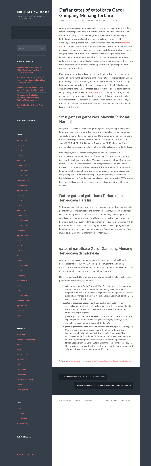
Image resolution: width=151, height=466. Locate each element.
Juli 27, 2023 (65, 21)
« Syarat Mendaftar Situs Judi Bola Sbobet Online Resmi (83, 377)
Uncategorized (22, 390)
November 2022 (23, 280)
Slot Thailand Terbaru (25, 379)
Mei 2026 (20, 156)
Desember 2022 (23, 276)
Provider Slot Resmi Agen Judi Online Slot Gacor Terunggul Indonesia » (104, 385)
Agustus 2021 (22, 306)
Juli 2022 (20, 286)
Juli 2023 (20, 241)
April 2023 (21, 255)
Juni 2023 (21, 245)
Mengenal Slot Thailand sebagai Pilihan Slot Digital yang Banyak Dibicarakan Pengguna (29, 69)
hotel (19, 350)
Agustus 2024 (22, 191)
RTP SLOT (21, 360)
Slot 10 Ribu (21, 369)
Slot (18, 365)
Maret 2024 (21, 216)
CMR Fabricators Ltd (97, 92)
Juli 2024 (20, 196)
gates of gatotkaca (94, 361)
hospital (20, 345)
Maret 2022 (21, 290)
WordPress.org (22, 424)
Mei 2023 (20, 251)
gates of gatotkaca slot (111, 361)
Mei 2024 (20, 206)
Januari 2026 (22, 176)
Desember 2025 (23, 181)
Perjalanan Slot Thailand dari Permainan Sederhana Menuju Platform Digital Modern (28, 97)
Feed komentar (22, 419)
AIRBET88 (21, 335)
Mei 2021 (20, 315)
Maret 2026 (21, 166)
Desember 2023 (23, 231)
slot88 (19, 385)
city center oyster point (26, 340)
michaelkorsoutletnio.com (46, 12)
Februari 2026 (22, 171)
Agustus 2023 (22, 236)
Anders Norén (120, 400)
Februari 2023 (22, 266)
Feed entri (21, 414)
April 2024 (21, 211)
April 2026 (21, 161)
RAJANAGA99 (22, 355)
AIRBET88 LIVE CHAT (25, 455)
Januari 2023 (22, 271)
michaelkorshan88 (83, 21)
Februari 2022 (22, 296)
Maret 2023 (21, 261)
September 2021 (23, 300)
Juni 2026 (21, 151)
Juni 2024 (21, 201)
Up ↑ (131, 400)
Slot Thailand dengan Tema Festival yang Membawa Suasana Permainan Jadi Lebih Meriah (31, 79)
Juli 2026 (20, 146)
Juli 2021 (20, 310)
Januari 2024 (22, 226)
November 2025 (23, 186)
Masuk (19, 409)
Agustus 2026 (22, 141)
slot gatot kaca (126, 361)
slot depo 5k (21, 375)
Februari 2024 (22, 221)
